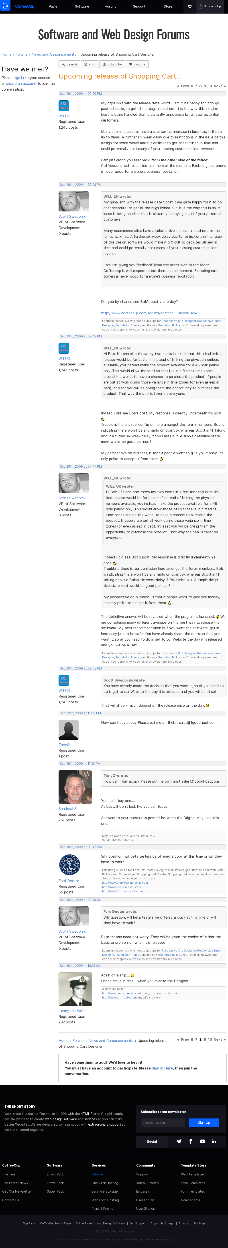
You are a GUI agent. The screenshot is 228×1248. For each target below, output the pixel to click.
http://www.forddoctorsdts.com (123, 891)
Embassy (142, 1191)
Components (190, 1200)
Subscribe (114, 64)
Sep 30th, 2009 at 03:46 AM (81, 847)
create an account (21, 83)
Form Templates (193, 1191)
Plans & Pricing (102, 1208)
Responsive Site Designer (179, 321)
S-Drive (97, 1174)
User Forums (145, 1200)
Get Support (138, 1223)
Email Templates (193, 1183)
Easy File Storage (105, 1191)
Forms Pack (55, 1183)
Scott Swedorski (72, 216)
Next (218, 86)
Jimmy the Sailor (72, 1011)
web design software (61, 1119)
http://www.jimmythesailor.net (121, 993)
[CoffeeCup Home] (25, 7)
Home (6, 54)
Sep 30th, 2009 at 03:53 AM (81, 900)
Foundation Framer (127, 325)
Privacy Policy (129, 1239)
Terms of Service (154, 1239)
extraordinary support (104, 1124)
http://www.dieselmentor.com (121, 887)
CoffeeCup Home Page (55, 1223)
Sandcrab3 (68, 808)
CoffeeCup (11, 1165)
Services (99, 1165)
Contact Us (10, 1200)
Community (145, 1165)
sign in (19, 77)
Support (139, 6)
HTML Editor (90, 1114)
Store (168, 6)
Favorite (138, 64)
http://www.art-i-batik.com (119, 997)
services (90, 1119)
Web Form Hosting (105, 1200)
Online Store (83, 1223)
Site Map (199, 1223)
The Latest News (15, 1183)
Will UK (64, 116)
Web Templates (192, 1174)
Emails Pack (55, 1174)
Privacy (184, 1223)
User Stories (145, 1208)
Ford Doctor (69, 881)
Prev (185, 86)
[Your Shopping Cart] (189, 7)
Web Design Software (111, 1223)
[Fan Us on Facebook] (190, 1142)
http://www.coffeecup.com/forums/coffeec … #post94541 (150, 313)
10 (210, 86)
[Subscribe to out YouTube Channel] (202, 1142)
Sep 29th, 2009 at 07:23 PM (81, 185)
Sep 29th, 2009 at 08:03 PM (81, 668)
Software (82, 6)
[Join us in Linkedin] (214, 1142)
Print (91, 64)
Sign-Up (204, 1122)
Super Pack (55, 1191)
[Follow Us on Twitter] (179, 1142)
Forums (21, 54)
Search (71, 64)
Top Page (29, 1223)
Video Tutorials (147, 1183)
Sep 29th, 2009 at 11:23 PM (80, 763)
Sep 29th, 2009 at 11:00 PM (80, 713)
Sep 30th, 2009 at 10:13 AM (80, 966)
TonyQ (64, 745)
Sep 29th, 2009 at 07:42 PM (81, 336)
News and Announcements (54, 54)
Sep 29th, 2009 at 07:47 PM (81, 466)
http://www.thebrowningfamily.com (125, 882)
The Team (9, 1174)
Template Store (193, 1165)
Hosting (110, 6)
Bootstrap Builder (169, 325)
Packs (53, 6)
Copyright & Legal (162, 1223)
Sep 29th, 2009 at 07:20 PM (81, 93)
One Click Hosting (105, 1183)
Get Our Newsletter (17, 1191)
